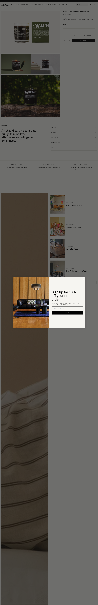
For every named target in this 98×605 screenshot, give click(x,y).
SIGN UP (67, 312)
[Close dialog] (84, 279)
